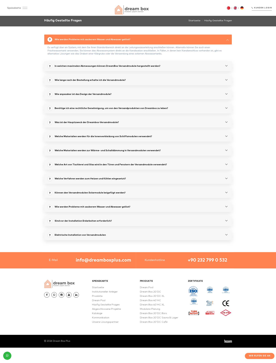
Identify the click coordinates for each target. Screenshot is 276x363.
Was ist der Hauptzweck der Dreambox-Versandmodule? (87, 122)
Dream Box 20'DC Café (154, 322)
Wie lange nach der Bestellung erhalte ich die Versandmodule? (90, 80)
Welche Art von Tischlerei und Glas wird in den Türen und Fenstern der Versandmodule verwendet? (111, 165)
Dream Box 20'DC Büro (153, 313)
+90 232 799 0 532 (207, 260)
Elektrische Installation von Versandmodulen (80, 235)
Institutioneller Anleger (105, 292)
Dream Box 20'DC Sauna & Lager (159, 317)
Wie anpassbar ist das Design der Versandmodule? (83, 94)
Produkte (97, 296)
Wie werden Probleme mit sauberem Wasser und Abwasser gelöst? (92, 39)
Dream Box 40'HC (150, 300)
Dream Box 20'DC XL (152, 296)
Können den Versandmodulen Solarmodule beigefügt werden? (90, 193)
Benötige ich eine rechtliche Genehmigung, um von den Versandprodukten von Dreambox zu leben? (111, 108)
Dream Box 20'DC (150, 292)
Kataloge (97, 313)
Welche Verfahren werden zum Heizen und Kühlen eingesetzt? (90, 179)
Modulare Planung (150, 309)
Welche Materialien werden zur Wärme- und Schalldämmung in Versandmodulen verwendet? (108, 150)
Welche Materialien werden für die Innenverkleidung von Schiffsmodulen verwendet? (103, 136)
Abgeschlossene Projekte (106, 309)
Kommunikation (100, 317)
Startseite (194, 20)
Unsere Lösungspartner (105, 322)
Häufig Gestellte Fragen (106, 304)
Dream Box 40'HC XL (152, 304)
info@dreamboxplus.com (103, 260)
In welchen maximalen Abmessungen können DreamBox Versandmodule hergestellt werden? (107, 66)
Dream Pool (98, 300)
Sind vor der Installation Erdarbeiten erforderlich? (83, 221)
